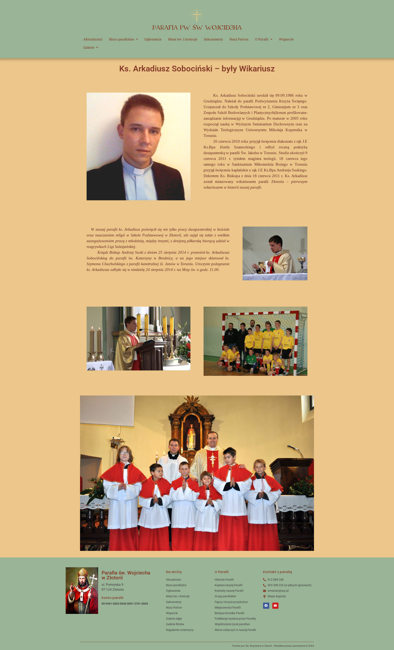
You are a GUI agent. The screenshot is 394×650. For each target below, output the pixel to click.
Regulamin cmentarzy (180, 630)
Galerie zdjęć (174, 618)
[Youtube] (275, 606)
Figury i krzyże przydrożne (231, 602)
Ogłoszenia (152, 39)
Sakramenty (213, 39)
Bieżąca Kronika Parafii (229, 613)
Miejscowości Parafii (228, 607)
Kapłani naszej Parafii (228, 585)
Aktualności (92, 39)
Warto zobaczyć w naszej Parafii (235, 630)
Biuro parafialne (121, 39)
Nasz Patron (239, 39)
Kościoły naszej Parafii (229, 590)
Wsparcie (286, 39)
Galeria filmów (175, 624)
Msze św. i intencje (182, 39)
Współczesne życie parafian (232, 624)
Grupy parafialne (225, 596)
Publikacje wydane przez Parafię (235, 618)
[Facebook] (266, 606)
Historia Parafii (224, 579)
